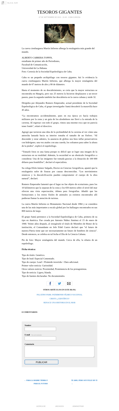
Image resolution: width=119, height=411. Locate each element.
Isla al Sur (12, 3)
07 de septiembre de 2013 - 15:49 (53, 17)
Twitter (59, 283)
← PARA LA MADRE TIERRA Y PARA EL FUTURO (36, 382)
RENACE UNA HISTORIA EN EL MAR (59, 303)
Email (69, 283)
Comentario (29, 344)
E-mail (33, 335)
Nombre (28, 325)
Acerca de (41, 406)
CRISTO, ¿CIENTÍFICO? (59, 299)
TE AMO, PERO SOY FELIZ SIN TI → (84, 382)
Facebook (50, 283)
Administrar (78, 406)
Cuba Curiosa (74, 17)
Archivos (59, 406)
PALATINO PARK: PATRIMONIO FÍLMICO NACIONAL (59, 295)
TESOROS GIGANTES (59, 12)
